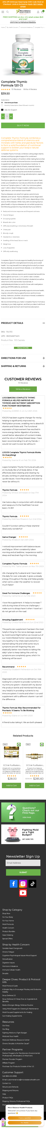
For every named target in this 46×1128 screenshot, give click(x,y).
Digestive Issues (8, 963)
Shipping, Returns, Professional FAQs (16, 1101)
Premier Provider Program (12, 1059)
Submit (23, 872)
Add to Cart (11, 785)
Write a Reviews (23, 389)
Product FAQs (7, 1098)
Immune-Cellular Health (11, 970)
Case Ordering (7, 935)
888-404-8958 (11, 1076)
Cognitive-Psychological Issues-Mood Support (19, 955)
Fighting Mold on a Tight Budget (14, 1033)
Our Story (5, 1026)
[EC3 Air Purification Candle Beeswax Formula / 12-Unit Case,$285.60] (34, 752)
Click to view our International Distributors (23, 22)
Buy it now (23, 125)
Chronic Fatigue (8, 952)
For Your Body (7, 917)
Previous (16, 72)
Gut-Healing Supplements (12, 1016)
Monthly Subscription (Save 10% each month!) (19, 105)
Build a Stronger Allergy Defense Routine (17, 1005)
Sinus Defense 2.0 (9, 995)
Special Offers (7, 939)
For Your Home (8, 921)
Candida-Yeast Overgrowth (12, 948)
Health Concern (8, 928)
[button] (23, 812)
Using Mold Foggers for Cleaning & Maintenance (20, 1009)
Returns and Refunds (10, 1087)
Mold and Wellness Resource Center (15, 1040)
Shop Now (6, 913)
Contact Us (6, 1083)
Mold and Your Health (10, 1036)
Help (4, 1094)
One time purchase (11, 102)
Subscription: (5, 100)
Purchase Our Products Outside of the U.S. (18, 1066)
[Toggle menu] (3, 12)
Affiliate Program (8, 1063)
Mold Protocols (8, 924)
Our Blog (5, 1029)
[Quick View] (19, 744)
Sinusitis (5, 973)
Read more (23, 348)
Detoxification (7, 959)
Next (29, 72)
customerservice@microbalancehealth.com (23, 1080)
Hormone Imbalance (10, 966)
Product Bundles (8, 931)
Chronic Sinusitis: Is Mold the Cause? (15, 1044)
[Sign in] (38, 11)
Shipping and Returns (10, 1090)
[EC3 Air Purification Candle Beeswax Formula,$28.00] (11, 752)
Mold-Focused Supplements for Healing (17, 1012)
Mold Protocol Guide (10, 986)
